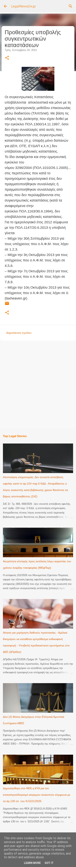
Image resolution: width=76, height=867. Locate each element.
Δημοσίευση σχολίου (19, 332)
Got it (49, 862)
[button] (7, 58)
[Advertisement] (38, 384)
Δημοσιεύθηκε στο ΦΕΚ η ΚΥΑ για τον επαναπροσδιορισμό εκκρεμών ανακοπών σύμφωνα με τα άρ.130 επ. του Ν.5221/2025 (36, 795)
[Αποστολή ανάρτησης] (7, 305)
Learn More (32, 862)
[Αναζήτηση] (70, 6)
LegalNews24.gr (23, 6)
